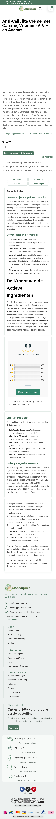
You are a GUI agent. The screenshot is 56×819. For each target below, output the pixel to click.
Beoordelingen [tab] (38, 184)
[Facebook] (22, 789)
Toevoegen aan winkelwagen (18, 153)
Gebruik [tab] (17, 184)
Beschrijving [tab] (17, 179)
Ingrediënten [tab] (38, 179)
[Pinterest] (33, 789)
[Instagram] (28, 789)
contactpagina (11, 619)
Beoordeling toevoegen (28, 392)
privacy (25, 666)
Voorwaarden (13, 666)
